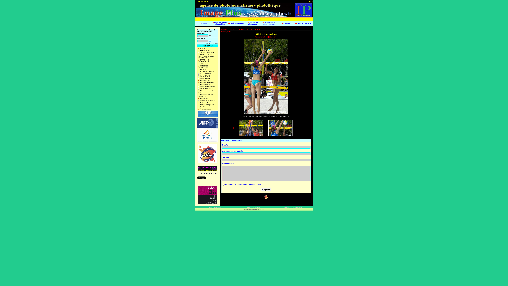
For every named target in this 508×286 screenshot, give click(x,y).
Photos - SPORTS (205, 74)
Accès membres (249, 209)
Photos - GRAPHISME (207, 82)
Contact (286, 23)
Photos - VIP (204, 98)
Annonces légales (206, 109)
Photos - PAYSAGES (206, 89)
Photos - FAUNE (204, 76)
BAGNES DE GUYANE (206, 52)
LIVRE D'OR (204, 102)
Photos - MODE (205, 84)
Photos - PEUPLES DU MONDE (206, 91)
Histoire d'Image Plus (207, 105)
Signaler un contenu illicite (293, 207)
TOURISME (204, 63)
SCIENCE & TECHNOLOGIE (203, 66)
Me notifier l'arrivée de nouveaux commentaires (243, 185)
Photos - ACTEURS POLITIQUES (205, 95)
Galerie (230, 29)
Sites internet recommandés (269, 23)
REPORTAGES (205, 50)
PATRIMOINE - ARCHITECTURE (204, 60)
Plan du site (260, 209)
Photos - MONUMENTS (207, 86)
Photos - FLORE (204, 78)
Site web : (226, 157)
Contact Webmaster (214, 207)
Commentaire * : (228, 164)
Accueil (204, 23)
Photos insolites (205, 80)
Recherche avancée (212, 43)
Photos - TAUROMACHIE (207, 100)
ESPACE (203, 69)
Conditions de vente (206, 107)
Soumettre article (304, 23)
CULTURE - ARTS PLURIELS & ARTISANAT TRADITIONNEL (206, 56)
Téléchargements (237, 23)
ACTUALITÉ (204, 48)
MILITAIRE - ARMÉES (207, 72)
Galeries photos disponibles (220, 23)
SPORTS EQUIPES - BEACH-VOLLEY (247, 29)
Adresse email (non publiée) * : (233, 151)
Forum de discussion (253, 23)
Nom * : (225, 145)
